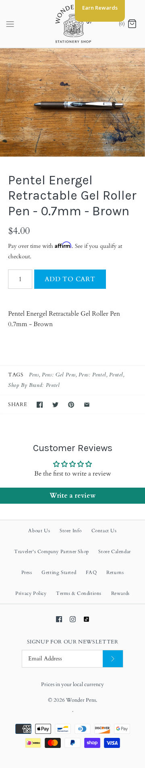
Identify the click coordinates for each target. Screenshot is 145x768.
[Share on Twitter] (55, 405)
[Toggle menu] (10, 24)
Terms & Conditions (79, 593)
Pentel (116, 374)
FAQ (91, 572)
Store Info (71, 530)
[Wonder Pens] (73, 24)
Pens (34, 374)
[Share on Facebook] (40, 405)
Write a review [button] (72, 495)
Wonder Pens (81, 700)
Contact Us (104, 530)
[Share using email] (87, 405)
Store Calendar (114, 551)
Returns (115, 572)
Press (26, 572)
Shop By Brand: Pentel (34, 385)
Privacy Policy (30, 593)
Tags (16, 374)
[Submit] (113, 659)
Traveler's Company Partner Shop (51, 551)
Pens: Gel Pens (59, 374)
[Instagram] (73, 619)
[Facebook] (59, 619)
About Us (39, 530)
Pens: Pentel (92, 374)
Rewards (120, 593)
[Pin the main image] (71, 405)
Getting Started (58, 572)
